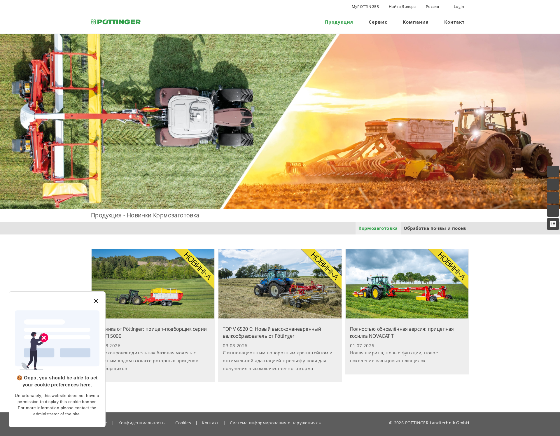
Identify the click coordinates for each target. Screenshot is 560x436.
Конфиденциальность (141, 423)
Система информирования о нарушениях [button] (274, 423)
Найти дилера (402, 6)
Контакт (210, 423)
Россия (432, 6)
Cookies (183, 423)
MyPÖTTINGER (365, 6)
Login (458, 6)
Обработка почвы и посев (435, 228)
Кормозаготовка (378, 228)
